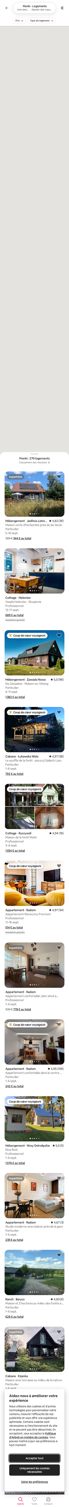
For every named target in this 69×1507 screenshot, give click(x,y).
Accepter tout (34, 1458)
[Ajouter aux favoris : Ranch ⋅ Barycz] (59, 1255)
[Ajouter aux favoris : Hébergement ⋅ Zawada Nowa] (59, 635)
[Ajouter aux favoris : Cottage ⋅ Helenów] (59, 553)
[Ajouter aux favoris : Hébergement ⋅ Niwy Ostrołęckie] (59, 1101)
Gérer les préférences (34, 1482)
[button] (22, 538)
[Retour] (7, 8)
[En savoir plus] (49, 462)
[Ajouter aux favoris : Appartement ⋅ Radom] (59, 866)
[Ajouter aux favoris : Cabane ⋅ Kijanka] (59, 1332)
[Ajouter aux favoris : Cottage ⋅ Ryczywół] (59, 789)
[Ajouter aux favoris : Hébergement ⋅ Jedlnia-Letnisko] (59, 476)
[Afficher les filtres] (62, 8)
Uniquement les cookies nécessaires (35, 1470)
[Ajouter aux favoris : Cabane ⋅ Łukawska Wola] (59, 712)
